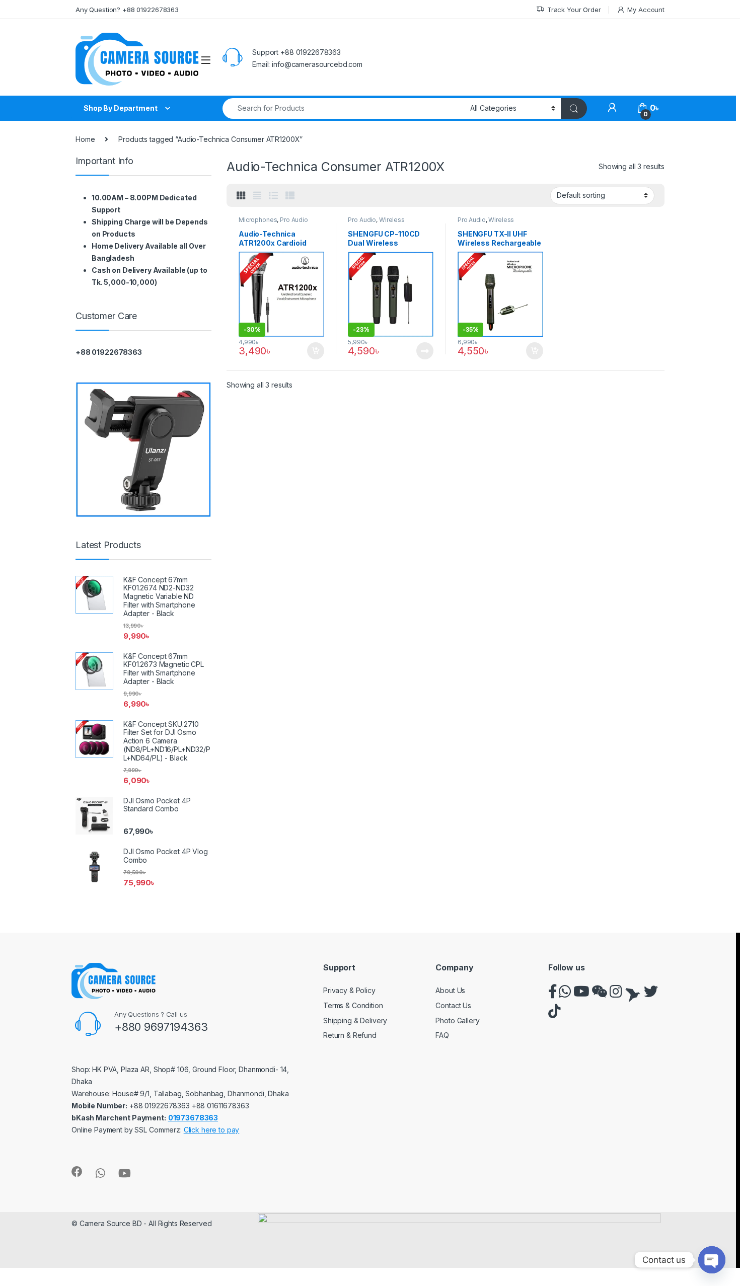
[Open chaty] (711, 1259)
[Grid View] (241, 196)
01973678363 (193, 1117)
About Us (450, 990)
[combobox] (344, 108)
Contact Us (453, 1005)
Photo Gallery (457, 1020)
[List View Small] (289, 196)
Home (85, 139)
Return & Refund (350, 1035)
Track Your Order (574, 10)
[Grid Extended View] (257, 196)
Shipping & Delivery (355, 1020)
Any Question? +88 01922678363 (127, 10)
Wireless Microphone (376, 223)
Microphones (258, 219)
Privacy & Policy (349, 990)
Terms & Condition (353, 1005)
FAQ (442, 1035)
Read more (424, 350)
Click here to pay (212, 1129)
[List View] (273, 196)
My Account (645, 10)
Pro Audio (294, 219)
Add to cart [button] (315, 350)
